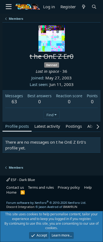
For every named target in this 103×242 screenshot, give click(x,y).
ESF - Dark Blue (22, 179)
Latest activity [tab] (47, 126)
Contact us (15, 187)
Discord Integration (20, 207)
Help (88, 187)
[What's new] (84, 7)
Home (11, 192)
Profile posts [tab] (17, 126)
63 (14, 101)
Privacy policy (69, 187)
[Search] (94, 7)
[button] (9, 7)
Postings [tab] (74, 126)
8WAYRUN (70, 207)
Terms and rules (41, 187)
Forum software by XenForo (46, 203)
